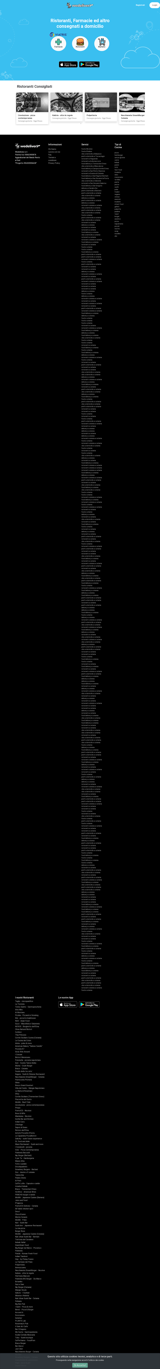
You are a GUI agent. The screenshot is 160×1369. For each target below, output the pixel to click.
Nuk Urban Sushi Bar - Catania (27, 1298)
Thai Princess (20, 1035)
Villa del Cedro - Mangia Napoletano (30, 1088)
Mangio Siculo (21, 1290)
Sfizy (17, 1094)
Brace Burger (20, 1343)
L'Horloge (19, 1124)
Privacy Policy (54, 163)
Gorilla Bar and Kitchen (24, 1119)
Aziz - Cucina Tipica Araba (25, 1063)
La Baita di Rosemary (23, 1091)
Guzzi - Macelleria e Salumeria (27, 1024)
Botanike (18, 1281)
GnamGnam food (22, 1245)
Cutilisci (18, 1032)
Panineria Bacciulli (22, 1153)
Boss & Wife (20, 1113)
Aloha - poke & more (23, 1043)
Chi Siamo (52, 149)
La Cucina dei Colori (23, 1040)
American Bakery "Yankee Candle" (28, 1046)
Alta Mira (18, 1010)
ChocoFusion (20, 1214)
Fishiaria (18, 1301)
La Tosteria (19, 1004)
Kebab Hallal (20, 1242)
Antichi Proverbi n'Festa (25, 1133)
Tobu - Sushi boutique (24, 1338)
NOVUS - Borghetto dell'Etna (27, 1026)
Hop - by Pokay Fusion (24, 1259)
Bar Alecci (19, 1346)
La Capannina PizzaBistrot (25, 1136)
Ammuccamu (20, 1267)
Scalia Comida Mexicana (25, 1335)
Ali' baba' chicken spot (24, 1209)
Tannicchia (19, 1175)
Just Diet (19, 1349)
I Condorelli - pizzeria (23, 1147)
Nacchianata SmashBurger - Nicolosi (30, 1270)
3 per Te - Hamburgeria (24, 1158)
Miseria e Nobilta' (22, 1295)
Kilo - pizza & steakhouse (25, 1018)
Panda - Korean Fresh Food (26, 1253)
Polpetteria (20, 1265)
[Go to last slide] (19, 108)
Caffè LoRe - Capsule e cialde (27, 1183)
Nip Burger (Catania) (23, 1287)
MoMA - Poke (21, 1220)
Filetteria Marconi (22, 1276)
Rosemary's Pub (21, 1324)
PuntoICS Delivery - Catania (26, 1206)
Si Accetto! (80, 1365)
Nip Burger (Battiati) (23, 1155)
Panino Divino (20, 1178)
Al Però (18, 1181)
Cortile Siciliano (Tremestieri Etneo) (29, 1096)
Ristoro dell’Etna (22, 1130)
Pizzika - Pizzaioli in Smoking (26, 1015)
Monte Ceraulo (21, 1217)
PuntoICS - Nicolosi (23, 1110)
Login (154, 5)
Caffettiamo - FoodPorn (25, 1340)
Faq (49, 155)
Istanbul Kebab (21, 1186)
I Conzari (18, 1054)
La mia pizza (20, 1228)
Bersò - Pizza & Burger (24, 1309)
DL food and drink (22, 1141)
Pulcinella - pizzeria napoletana (28, 1060)
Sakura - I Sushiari (22, 1293)
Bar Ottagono (20, 1329)
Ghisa (17, 1082)
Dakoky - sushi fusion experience (28, 1139)
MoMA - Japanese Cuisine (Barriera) (29, 1197)
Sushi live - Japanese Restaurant (28, 1225)
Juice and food (21, 1200)
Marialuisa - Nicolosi (23, 1116)
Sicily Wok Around (22, 1052)
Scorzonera (19, 1315)
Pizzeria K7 (19, 1049)
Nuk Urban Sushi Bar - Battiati (27, 1237)
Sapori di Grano (21, 1127)
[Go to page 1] (79, 123)
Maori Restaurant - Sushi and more (29, 1144)
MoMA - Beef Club (22, 1102)
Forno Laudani (20, 1164)
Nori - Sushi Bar (21, 1223)
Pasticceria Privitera (23, 1080)
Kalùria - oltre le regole (24, 1273)
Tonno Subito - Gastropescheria (28, 1007)
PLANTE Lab (20, 1321)
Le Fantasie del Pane (23, 1262)
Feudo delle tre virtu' (23, 1071)
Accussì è (19, 1312)
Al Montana (19, 1012)
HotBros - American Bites (25, 1192)
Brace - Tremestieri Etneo (25, 1189)
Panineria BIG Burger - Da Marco (28, 1279)
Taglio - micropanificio (24, 1001)
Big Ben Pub (20, 1304)
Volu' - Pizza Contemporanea (27, 1150)
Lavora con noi (54, 152)
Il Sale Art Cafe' (21, 1326)
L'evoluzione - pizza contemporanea (29, 1105)
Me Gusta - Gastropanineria (26, 1332)
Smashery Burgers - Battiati (26, 1169)
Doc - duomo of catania (25, 1172)
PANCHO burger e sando (25, 1195)
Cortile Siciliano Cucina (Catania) (28, 1038)
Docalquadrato (21, 1167)
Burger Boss (20, 1231)
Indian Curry (20, 1122)
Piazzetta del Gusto (23, 1099)
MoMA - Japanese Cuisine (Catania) (29, 1234)
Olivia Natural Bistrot (23, 1029)
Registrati (140, 5)
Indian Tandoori (21, 1256)
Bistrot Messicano (22, 1057)
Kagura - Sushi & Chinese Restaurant (30, 1074)
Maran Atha (19, 1161)
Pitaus (17, 1108)
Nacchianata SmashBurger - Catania (29, 1077)
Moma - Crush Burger (23, 1066)
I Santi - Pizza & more (24, 1307)
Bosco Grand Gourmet (24, 1085)
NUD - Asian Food (22, 1021)
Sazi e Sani (19, 1284)
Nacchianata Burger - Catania (27, 1352)
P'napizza (19, 1203)
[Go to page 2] (80, 123)
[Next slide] (141, 108)
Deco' (17, 1211)
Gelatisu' (18, 1318)
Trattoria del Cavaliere (24, 1239)
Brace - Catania (21, 1068)
